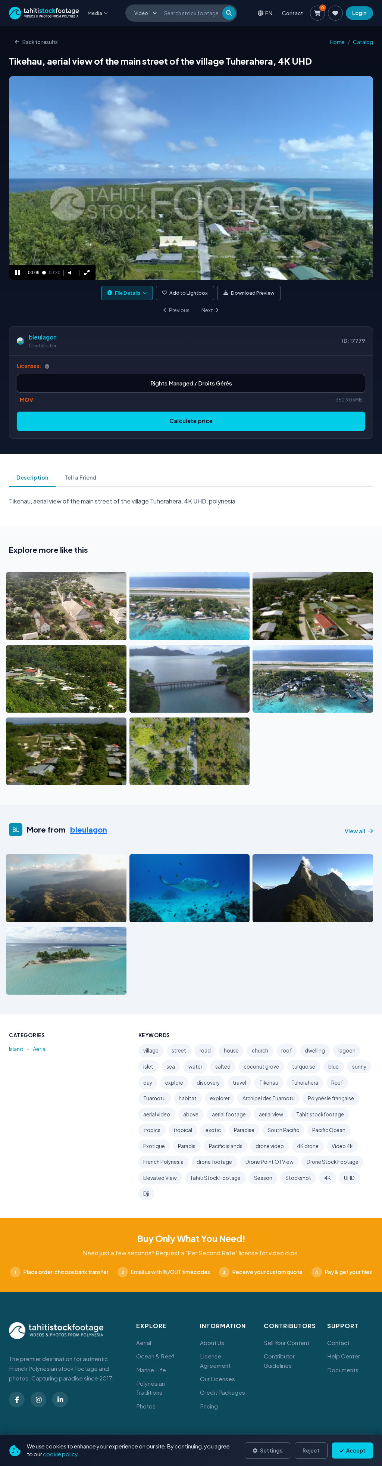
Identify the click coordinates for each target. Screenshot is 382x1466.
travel (239, 1082)
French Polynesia (163, 1162)
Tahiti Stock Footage (215, 1178)
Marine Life (151, 1369)
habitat (188, 1098)
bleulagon (43, 337)
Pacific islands (225, 1146)
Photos (146, 1406)
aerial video (156, 1114)
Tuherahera (304, 1082)
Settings (270, 1450)
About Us (212, 1342)
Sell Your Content (286, 1342)
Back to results (40, 42)
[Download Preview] (44, 632)
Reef (337, 1082)
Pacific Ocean (328, 1130)
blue (333, 1066)
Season (263, 1178)
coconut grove (261, 1066)
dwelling (315, 1050)
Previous (179, 310)
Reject (311, 1450)
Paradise (244, 1130)
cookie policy (60, 1454)
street (179, 1050)
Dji (146, 1193)
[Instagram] (38, 1399)
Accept (355, 1450)
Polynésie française (331, 1098)
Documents (342, 1369)
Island (16, 1048)
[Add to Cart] (16, 632)
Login (359, 13)
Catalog (363, 42)
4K (327, 1178)
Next (207, 310)
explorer (219, 1098)
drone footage (214, 1162)
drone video (270, 1146)
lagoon (347, 1050)
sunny (359, 1066)
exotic (213, 1130)
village (151, 1050)
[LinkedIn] (60, 1399)
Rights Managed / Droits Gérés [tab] (191, 383)
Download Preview (253, 293)
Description (32, 477)
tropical (182, 1130)
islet (148, 1066)
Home (337, 42)
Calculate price (191, 420)
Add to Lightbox (188, 293)
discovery (208, 1082)
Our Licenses (217, 1378)
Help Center (343, 1356)
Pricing (209, 1406)
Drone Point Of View (269, 1162)
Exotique (154, 1146)
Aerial (40, 1048)
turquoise (303, 1066)
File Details (127, 293)
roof (286, 1050)
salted (223, 1066)
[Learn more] (47, 366)
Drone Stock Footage (332, 1162)
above (190, 1114)
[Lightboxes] (335, 13)
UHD (349, 1178)
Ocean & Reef (155, 1356)
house (231, 1050)
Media (95, 13)
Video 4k (342, 1146)
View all (355, 831)
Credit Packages (222, 1392)
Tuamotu (154, 1098)
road (205, 1050)
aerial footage (229, 1114)
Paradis (186, 1146)
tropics (151, 1130)
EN (268, 12)
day (147, 1082)
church (260, 1050)
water (195, 1066)
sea (170, 1066)
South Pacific (283, 1130)
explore (174, 1082)
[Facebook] (17, 1399)
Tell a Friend (80, 477)
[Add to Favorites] (31, 632)
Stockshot (298, 1178)
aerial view (271, 1114)
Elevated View (160, 1178)
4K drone (308, 1146)
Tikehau (268, 1082)
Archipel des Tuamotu (268, 1098)
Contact (292, 13)
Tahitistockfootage (320, 1114)
